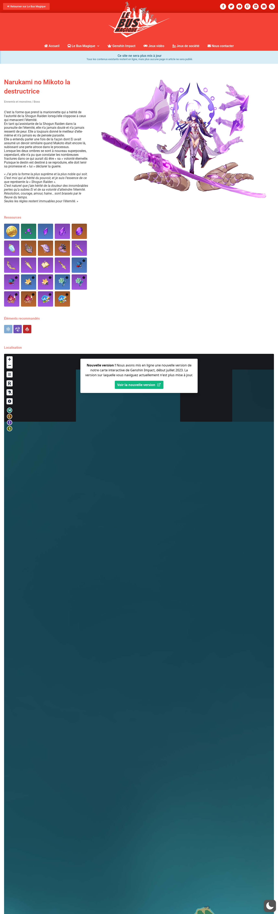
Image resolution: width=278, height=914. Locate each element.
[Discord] (256, 6)
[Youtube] (239, 6)
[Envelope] (264, 6)
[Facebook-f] (223, 6)
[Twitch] (247, 6)
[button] (270, 906)
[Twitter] (231, 6)
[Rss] (272, 6)
